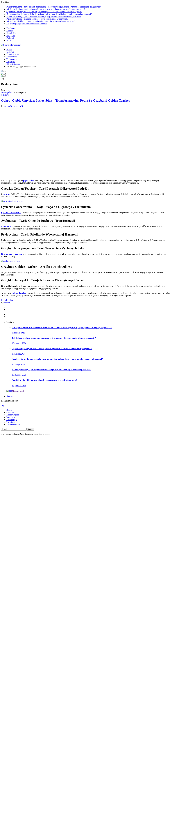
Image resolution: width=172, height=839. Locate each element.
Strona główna (7, 92)
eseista (7, 106)
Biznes (9, 49)
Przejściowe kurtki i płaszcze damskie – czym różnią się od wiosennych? (37, 19)
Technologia (11, 59)
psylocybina (28, 180)
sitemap (9, 396)
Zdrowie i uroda (13, 64)
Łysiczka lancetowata (11, 212)
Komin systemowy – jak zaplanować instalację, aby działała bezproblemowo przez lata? (43, 16)
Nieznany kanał (18, 391)
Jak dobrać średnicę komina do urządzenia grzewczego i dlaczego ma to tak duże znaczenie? (45, 9)
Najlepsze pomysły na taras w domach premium (26, 24)
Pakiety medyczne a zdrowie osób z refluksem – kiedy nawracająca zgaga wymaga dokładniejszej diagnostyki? (53, 7)
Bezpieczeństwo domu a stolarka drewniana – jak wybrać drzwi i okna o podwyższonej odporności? (49, 14)
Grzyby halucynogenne (11, 254)
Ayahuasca (6, 226)
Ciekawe (10, 52)
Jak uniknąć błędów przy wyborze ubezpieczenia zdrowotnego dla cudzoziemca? (40, 21)
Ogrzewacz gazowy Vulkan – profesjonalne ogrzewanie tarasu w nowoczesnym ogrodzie (44, 11)
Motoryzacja (11, 57)
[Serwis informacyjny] (11, 45)
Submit (30, 429)
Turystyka (10, 61)
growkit (6, 194)
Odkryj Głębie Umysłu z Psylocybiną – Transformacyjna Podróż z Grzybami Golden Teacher (65, 100)
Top (2, 405)
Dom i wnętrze (12, 54)
